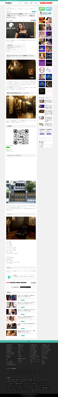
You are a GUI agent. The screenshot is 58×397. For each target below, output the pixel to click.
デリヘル (28, 373)
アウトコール (30, 381)
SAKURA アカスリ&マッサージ (23, 381)
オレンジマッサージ (27, 383)
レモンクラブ (29, 390)
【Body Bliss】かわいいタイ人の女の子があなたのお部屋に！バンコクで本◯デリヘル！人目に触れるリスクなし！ (48, 102)
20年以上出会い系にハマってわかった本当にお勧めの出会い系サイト (11, 365)
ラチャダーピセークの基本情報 (35, 356)
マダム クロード (23, 282)
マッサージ (15, 373)
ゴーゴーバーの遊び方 (45, 351)
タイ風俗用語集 (9, 351)
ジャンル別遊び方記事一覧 (46, 346)
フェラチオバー (32, 373)
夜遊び (20, 351)
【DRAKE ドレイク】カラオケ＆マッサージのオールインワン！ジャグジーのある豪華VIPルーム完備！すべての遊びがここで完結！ (48, 107)
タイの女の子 (36, 385)
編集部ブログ (9, 356)
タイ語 (40, 385)
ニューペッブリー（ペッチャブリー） (30, 371)
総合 (51, 97)
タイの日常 (20, 360)
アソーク (35, 381)
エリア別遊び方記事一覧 (34, 346)
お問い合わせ (9, 357)
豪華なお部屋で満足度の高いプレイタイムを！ (14, 47)
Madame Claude (13, 282)
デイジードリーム (45, 385)
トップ (7, 7)
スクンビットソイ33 (26, 385)
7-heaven (8, 379)
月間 (49, 97)
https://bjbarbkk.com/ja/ (10, 151)
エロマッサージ (19, 383)
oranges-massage (15, 381)
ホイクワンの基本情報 (33, 351)
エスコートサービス (10, 383)
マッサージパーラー (23, 390)
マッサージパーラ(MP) (9, 373)
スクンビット (20, 385)
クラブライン (42, 383)
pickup (9, 7)
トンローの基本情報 (33, 352)
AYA (20, 379)
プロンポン (8, 371)
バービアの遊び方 (45, 357)
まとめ (8, 51)
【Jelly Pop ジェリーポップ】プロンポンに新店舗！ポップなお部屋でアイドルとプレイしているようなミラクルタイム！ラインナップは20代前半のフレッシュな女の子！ (48, 119)
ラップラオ (37, 371)
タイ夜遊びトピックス (10, 350)
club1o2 (34, 379)
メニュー (8, 50)
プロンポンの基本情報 (33, 350)
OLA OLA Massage (9, 381)
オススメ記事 (20, 346)
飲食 (19, 352)
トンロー (19, 371)
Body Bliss (30, 379)
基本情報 (20, 356)
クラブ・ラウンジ (24, 373)
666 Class (13, 379)
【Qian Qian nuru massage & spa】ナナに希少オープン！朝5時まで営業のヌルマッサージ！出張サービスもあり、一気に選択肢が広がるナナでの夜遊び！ (48, 112)
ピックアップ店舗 (21, 350)
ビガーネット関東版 (9, 361)
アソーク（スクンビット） (42, 381)
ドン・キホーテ (18, 387)
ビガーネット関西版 (9, 362)
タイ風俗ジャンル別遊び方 (10, 352)
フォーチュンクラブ (37, 387)
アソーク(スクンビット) (14, 371)
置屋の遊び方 (44, 356)
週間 (47, 97)
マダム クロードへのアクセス (11, 49)
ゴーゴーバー (16, 385)
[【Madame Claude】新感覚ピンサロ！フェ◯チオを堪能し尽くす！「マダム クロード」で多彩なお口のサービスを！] (35, 20)
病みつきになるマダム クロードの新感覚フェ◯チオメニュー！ (16, 46)
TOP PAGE (8, 346)
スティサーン (23, 371)
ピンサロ (18, 282)
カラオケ (34, 383)
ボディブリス (9, 390)
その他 (20, 362)
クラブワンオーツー (10, 385)
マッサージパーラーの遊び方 (46, 350)
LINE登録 (8, 48)
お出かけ (20, 361)
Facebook (44, 362)
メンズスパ (19, 373)
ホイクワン (41, 371)
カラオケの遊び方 (45, 352)
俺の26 (33, 390)
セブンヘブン (32, 385)
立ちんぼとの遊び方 (45, 358)
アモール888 (49, 381)
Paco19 (18, 381)
